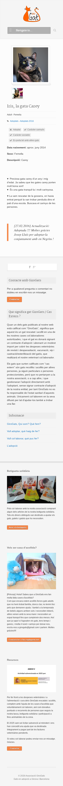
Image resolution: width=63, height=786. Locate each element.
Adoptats (14, 121)
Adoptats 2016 (27, 121)
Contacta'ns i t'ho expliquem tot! (24, 640)
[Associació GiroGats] (31, 14)
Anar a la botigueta (17, 527)
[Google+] (34, 266)
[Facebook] (30, 266)
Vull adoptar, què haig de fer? (23, 431)
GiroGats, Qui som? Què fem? (24, 423)
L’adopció (12, 445)
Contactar (14, 299)
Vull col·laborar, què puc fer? (23, 438)
